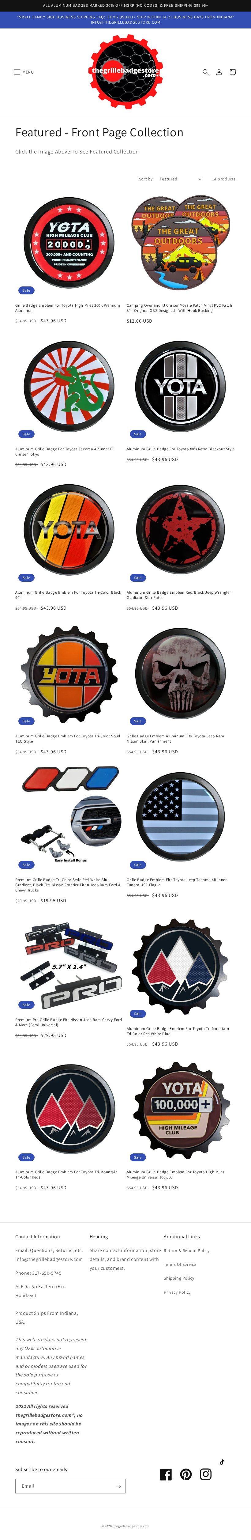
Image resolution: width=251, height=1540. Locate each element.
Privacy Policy (177, 1292)
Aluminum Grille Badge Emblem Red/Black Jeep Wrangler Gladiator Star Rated (179, 595)
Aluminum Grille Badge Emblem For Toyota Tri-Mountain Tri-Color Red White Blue (178, 1031)
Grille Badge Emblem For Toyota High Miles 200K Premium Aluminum (67, 308)
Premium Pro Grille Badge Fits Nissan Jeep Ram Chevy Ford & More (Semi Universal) (68, 1022)
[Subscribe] (118, 1486)
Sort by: (146, 179)
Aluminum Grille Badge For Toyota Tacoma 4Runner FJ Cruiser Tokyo (64, 452)
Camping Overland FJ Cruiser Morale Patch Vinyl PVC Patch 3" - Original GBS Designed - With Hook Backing (179, 308)
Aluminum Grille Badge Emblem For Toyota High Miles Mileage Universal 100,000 (175, 1175)
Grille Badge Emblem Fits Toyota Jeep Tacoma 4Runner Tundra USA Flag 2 (177, 882)
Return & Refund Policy (186, 1250)
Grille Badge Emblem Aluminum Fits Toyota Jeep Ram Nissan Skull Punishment (175, 739)
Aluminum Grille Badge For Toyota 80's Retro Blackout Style (181, 449)
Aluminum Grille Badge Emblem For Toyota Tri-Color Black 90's (68, 595)
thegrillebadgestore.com (131, 1526)
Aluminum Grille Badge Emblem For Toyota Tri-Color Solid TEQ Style (67, 739)
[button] (25, 72)
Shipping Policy (179, 1278)
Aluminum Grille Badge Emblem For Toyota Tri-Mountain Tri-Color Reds (66, 1175)
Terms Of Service (180, 1264)
